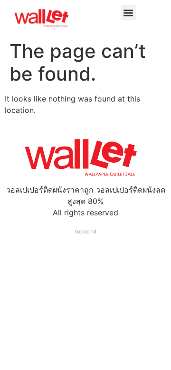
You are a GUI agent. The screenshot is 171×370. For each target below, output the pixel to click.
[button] (128, 12)
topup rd (85, 231)
